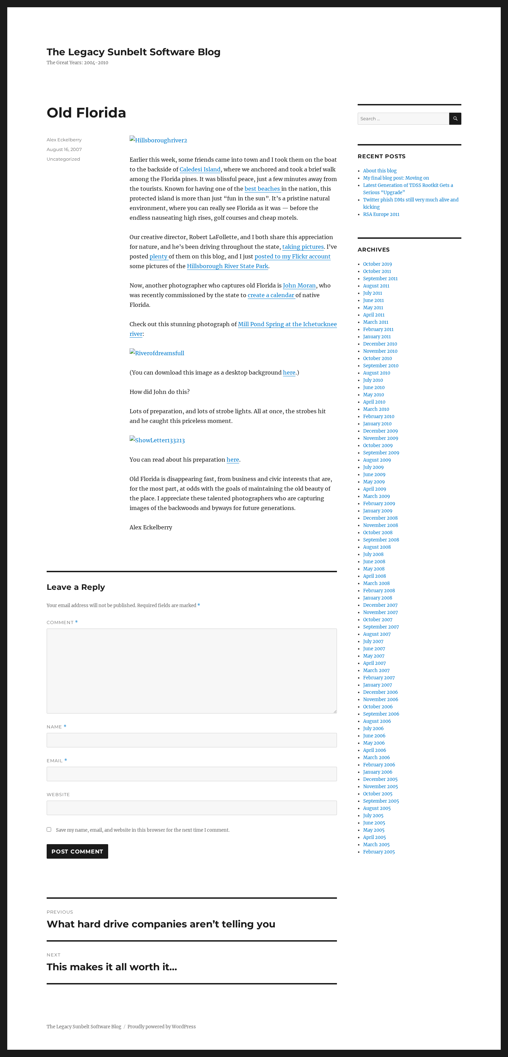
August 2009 (377, 460)
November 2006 (380, 699)
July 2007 (373, 641)
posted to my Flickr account (293, 256)
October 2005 (378, 794)
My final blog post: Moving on (396, 178)
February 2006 (379, 765)
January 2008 (377, 598)
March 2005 (376, 845)
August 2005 (377, 808)
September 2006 (381, 714)
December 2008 (380, 518)
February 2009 (379, 504)
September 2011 (380, 279)
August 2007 (377, 634)
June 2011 (373, 300)
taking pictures (303, 246)
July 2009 (373, 467)
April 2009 (374, 489)
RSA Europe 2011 (381, 214)
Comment (62, 622)
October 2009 (378, 446)
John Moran (299, 285)
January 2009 (378, 511)
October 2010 (377, 358)
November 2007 (380, 612)
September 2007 (381, 627)
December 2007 (380, 605)
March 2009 (376, 496)
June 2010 (374, 387)
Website (58, 794)
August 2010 (376, 373)
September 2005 (381, 801)
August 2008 (377, 547)
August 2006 (377, 721)
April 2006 (374, 750)
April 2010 (374, 402)
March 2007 (376, 670)
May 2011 (373, 308)
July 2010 (373, 380)
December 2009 (380, 431)
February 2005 (379, 852)
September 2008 (381, 540)
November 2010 (380, 351)
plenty (159, 256)
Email (57, 761)
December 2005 (380, 779)
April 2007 (374, 663)
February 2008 (379, 591)
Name (57, 727)
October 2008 (378, 533)
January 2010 (377, 424)
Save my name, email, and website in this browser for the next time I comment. (142, 830)
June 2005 (374, 823)
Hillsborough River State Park (227, 266)
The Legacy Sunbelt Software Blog (134, 52)
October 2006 (378, 707)
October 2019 (377, 264)
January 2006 (378, 772)
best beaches (263, 188)
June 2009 (374, 475)
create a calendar (271, 295)
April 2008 (374, 576)
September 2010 (380, 366)
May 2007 (374, 656)
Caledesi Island (200, 169)
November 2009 (380, 438)
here (289, 372)
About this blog (380, 171)
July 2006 (373, 729)
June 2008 (374, 562)
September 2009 (381, 453)
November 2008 (380, 525)
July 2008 (373, 554)
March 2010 (376, 409)
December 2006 (380, 692)
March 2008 (376, 583)
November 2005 (380, 787)
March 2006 (376, 758)
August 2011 (376, 286)
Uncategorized (63, 159)
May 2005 (374, 830)
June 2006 (374, 736)
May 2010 (373, 395)
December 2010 (380, 344)
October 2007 (378, 620)
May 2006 (374, 743)
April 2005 (374, 837)
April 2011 (374, 315)
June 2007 (374, 649)
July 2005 (373, 816)
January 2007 (377, 685)
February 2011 (378, 329)
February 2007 (379, 678)
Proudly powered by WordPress (162, 1027)
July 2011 (372, 293)
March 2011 (375, 322)
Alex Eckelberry (64, 139)
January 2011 (377, 337)
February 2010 (378, 416)
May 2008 (374, 569)
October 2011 (377, 271)
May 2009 (374, 482)
